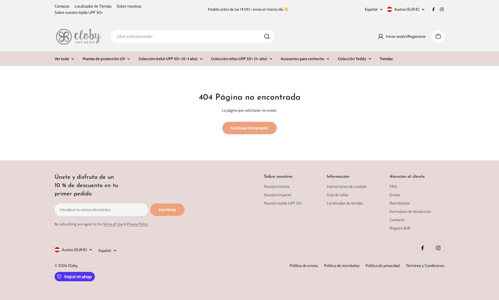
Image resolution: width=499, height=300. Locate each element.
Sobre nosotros (129, 6)
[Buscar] (267, 36)
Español (371, 9)
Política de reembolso (341, 265)
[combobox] (192, 36)
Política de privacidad (383, 265)
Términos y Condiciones (425, 265)
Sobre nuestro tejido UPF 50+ (79, 12)
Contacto (62, 6)
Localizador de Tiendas (93, 6)
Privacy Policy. (137, 224)
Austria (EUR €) (406, 9)
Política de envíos (304, 265)
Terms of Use (113, 224)
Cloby (73, 265)
